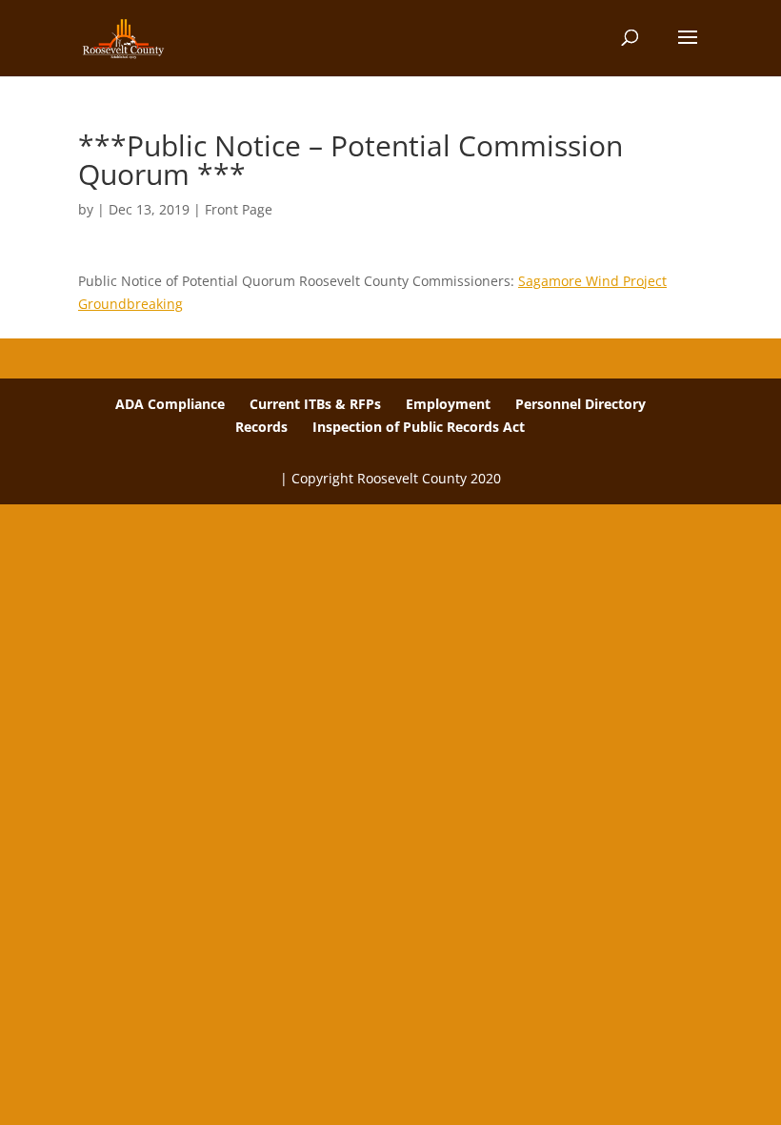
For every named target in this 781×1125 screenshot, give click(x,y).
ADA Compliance (170, 404)
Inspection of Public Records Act (418, 427)
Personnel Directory (580, 404)
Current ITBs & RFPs (315, 404)
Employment (448, 404)
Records (261, 427)
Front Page (238, 209)
